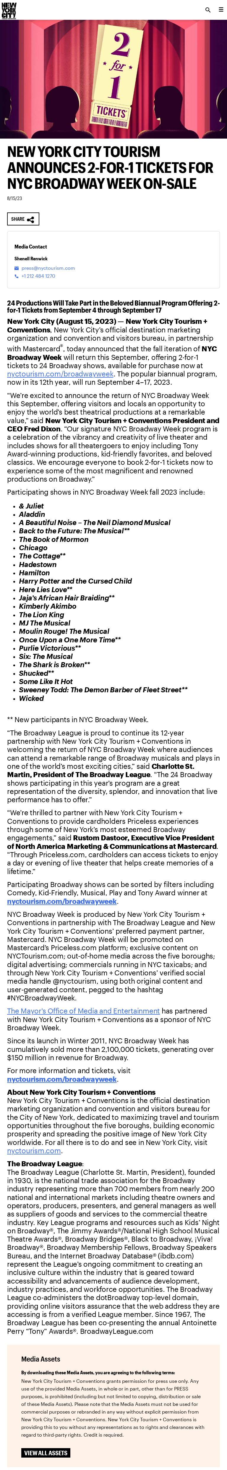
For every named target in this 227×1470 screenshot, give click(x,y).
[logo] (8, 8)
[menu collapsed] (221, 10)
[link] (60, 374)
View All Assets (45, 1452)
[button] (23, 218)
